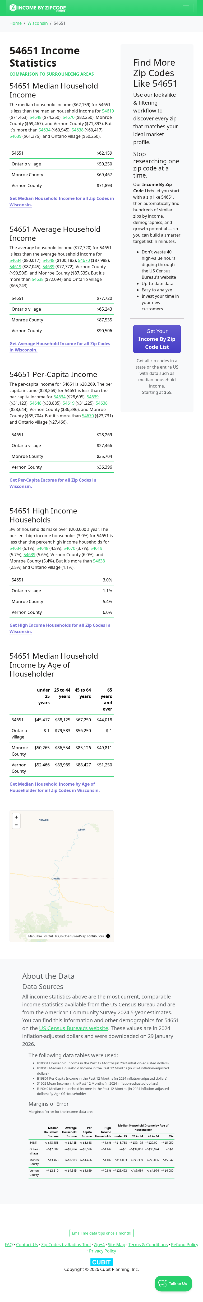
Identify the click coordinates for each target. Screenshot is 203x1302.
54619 (108, 111)
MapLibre (35, 936)
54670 (69, 117)
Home (16, 23)
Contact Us (27, 1244)
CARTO (53, 936)
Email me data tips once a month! (101, 1233)
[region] (62, 876)
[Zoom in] (16, 817)
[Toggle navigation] (186, 8)
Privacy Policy (102, 1251)
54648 (35, 117)
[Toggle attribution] (108, 936)
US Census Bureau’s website (73, 1028)
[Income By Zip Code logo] (38, 8)
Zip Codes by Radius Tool (66, 1244)
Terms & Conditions (148, 1244)
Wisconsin (37, 23)
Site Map (116, 1244)
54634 (44, 130)
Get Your (157, 338)
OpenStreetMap (74, 936)
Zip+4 (99, 1244)
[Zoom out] (16, 825)
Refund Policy (184, 1244)
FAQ (9, 1244)
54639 (15, 136)
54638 (78, 130)
